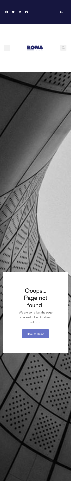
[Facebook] (6, 12)
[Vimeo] (26, 12)
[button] (7, 48)
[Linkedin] (20, 12)
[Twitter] (13, 12)
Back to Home (35, 333)
